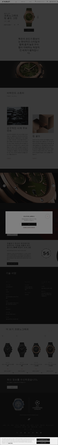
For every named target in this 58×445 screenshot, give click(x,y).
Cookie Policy (10, 443)
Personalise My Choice (43, 439)
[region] (29, 441)
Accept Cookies (43, 442)
